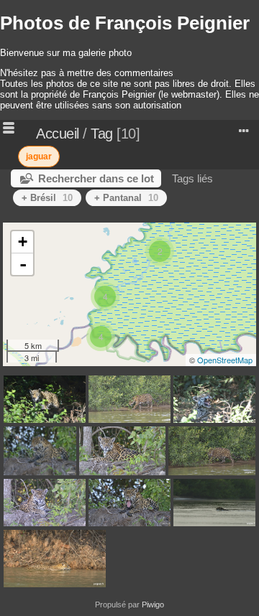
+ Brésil (47, 197)
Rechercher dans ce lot (96, 178)
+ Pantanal (126, 197)
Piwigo (153, 604)
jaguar (39, 156)
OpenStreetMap (225, 359)
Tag (102, 133)
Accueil (57, 133)
